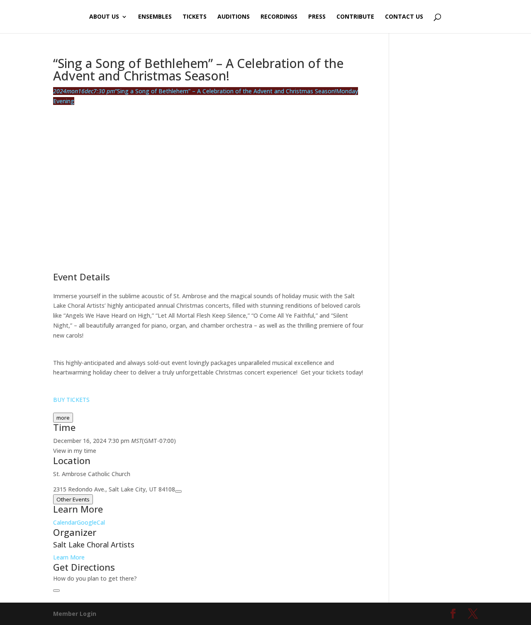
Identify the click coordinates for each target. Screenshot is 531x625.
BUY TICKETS (71, 400)
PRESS (317, 17)
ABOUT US (104, 17)
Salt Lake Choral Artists (93, 545)
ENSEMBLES (155, 17)
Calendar (65, 522)
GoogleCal (91, 522)
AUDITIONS (233, 17)
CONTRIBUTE (355, 17)
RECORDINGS (279, 17)
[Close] (56, 590)
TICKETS (195, 17)
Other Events (73, 499)
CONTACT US (404, 17)
